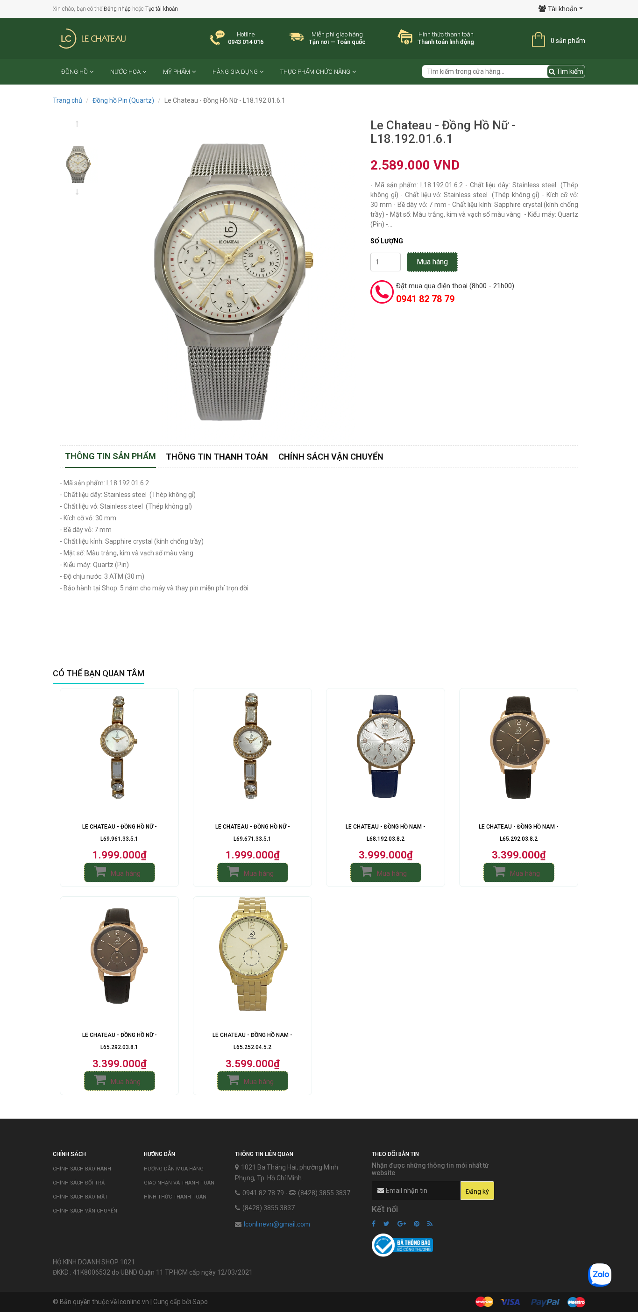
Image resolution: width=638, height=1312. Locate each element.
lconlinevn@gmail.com (277, 1224)
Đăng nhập (117, 9)
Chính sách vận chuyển (85, 1211)
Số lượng (386, 241)
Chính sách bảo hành (82, 1169)
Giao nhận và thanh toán (179, 1183)
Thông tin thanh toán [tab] (217, 456)
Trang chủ (67, 100)
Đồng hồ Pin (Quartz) (123, 100)
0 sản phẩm (568, 40)
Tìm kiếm (569, 71)
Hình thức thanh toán (175, 1197)
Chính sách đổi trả (79, 1183)
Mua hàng (432, 261)
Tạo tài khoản (161, 9)
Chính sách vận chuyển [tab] (330, 456)
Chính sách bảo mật (80, 1197)
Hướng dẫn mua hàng (174, 1169)
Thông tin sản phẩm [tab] (110, 456)
